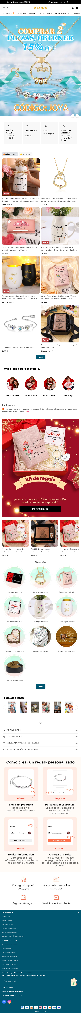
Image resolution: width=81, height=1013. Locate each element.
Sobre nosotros (7, 920)
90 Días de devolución (9, 952)
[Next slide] (74, 384)
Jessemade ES (42, 1012)
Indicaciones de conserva (10, 960)
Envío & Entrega (7, 949)
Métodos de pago (7, 924)
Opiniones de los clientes (10, 968)
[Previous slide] (7, 384)
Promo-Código (6, 916)
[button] (4, 7)
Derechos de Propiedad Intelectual (13, 936)
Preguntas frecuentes (9, 964)
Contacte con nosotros (9, 945)
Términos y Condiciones (9, 932)
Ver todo (40, 357)
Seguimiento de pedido (9, 956)
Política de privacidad (9, 928)
